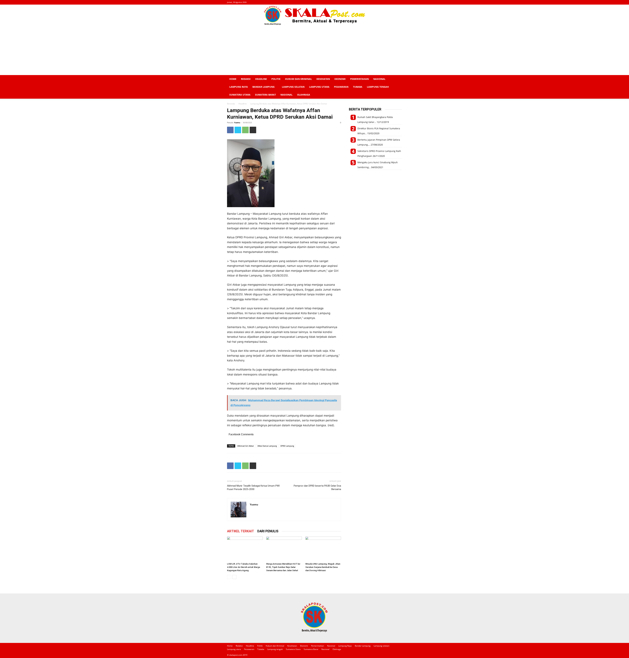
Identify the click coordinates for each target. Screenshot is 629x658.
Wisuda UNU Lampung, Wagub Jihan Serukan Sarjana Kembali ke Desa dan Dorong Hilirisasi (322, 567)
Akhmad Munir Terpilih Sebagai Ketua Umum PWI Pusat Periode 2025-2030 (253, 487)
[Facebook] (230, 130)
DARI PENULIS (267, 531)
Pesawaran (341, 86)
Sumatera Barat (265, 94)
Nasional (379, 78)
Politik (275, 78)
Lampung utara (319, 86)
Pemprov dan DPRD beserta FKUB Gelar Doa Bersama (317, 487)
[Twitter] (238, 130)
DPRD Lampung (287, 446)
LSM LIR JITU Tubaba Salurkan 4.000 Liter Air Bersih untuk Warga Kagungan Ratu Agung (243, 567)
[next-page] (234, 577)
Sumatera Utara (239, 94)
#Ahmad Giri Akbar (245, 446)
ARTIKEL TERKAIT (240, 531)
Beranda (231, 103)
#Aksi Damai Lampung (267, 446)
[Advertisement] (314, 50)
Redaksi (246, 78)
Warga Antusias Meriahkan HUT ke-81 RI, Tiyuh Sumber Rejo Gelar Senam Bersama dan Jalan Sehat (283, 567)
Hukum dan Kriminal (298, 78)
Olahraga (303, 94)
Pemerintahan (359, 78)
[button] (398, 79)
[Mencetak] (253, 130)
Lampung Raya (238, 86)
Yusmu (237, 122)
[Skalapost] (314, 15)
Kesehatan (323, 78)
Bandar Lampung (263, 86)
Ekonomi (340, 78)
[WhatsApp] (245, 130)
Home (232, 78)
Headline (261, 78)
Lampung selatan (293, 86)
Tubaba (357, 86)
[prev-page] (229, 577)
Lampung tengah (378, 86)
